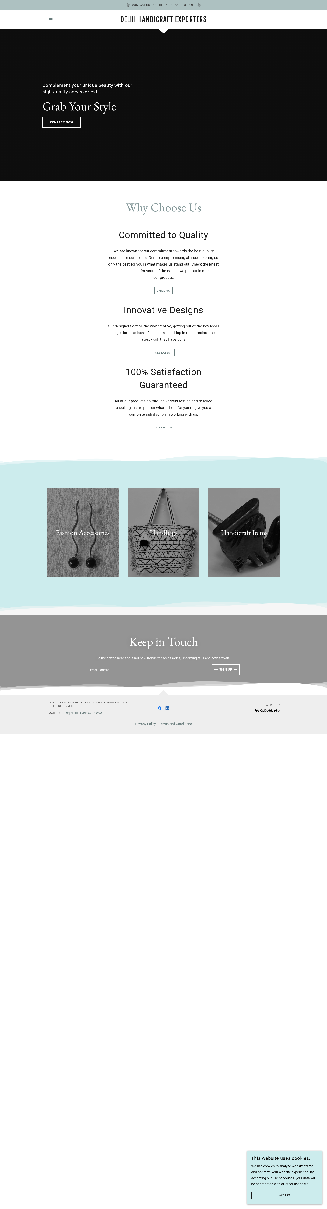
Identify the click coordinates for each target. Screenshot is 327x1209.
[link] (163, 21)
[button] (50, 19)
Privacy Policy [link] (145, 724)
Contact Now (61, 122)
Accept (284, 1195)
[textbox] (147, 669)
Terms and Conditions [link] (175, 724)
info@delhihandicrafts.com (82, 713)
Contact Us (164, 427)
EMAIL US (163, 290)
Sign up (225, 669)
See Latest (163, 352)
